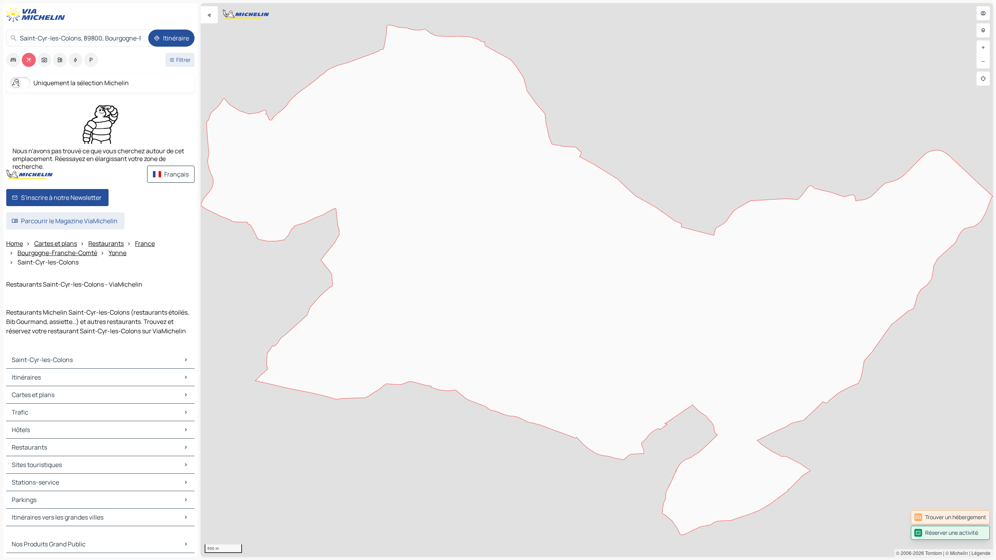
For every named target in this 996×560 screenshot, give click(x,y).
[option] (13, 60)
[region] (597, 280)
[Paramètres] (983, 30)
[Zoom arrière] (983, 61)
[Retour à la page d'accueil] (37, 14)
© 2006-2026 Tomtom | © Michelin (932, 553)
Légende (981, 553)
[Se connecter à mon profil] (983, 13)
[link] (950, 517)
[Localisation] (983, 79)
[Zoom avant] (983, 47)
